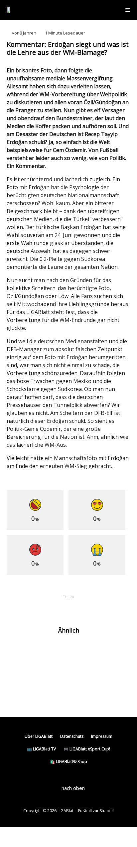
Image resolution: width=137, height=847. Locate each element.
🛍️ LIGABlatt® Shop (68, 761)
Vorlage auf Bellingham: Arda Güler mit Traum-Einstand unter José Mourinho (78, 673)
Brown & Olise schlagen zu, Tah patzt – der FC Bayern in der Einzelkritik (80, 696)
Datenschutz (71, 736)
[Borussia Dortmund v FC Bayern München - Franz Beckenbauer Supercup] (17, 696)
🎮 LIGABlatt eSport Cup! (87, 749)
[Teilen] (34, 607)
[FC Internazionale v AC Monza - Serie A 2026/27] (17, 651)
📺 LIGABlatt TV (41, 749)
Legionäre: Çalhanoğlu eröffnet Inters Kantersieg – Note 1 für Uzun (77, 651)
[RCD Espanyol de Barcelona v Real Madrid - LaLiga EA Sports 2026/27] (17, 673)
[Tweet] (51, 607)
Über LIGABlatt (39, 736)
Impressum (101, 736)
